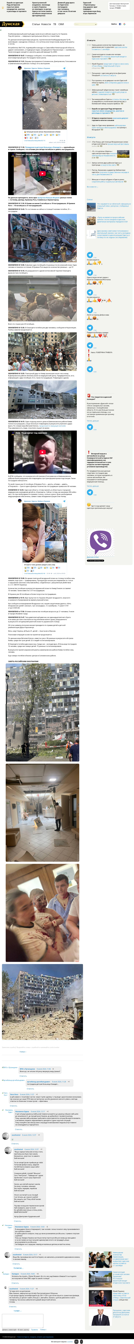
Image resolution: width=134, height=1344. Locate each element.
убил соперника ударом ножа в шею (110, 84)
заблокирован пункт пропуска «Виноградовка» (109, 126)
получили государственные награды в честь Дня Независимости (110, 173)
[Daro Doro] (5, 1095)
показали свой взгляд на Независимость (104, 154)
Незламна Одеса (22, 1111)
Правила (34, 1330)
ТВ (54, 24)
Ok (76, 1342)
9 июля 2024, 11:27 (27, 1289)
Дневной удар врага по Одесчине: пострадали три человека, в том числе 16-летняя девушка (67, 8)
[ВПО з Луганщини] (9, 1067)
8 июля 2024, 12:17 (38, 1111)
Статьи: (90, 199)
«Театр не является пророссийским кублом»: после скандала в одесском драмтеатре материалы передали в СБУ (112, 219)
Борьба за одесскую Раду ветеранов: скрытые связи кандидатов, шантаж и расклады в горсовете (16, 7)
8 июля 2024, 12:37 (29, 1135)
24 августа (91, 137)
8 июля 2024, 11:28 (59, 1082)
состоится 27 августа (108, 75)
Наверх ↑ (23, 1052)
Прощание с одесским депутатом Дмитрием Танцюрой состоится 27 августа (121, 1313)
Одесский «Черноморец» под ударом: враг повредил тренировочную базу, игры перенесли (92, 8)
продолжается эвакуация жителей (52, 426)
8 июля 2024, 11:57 (27, 1094)
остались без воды (119, 99)
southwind (16, 1135)
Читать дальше (93, 421)
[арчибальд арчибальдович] (13, 1080)
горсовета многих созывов (103, 120)
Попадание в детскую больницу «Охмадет (42, 147)
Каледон (15, 1274)
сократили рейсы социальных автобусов (107, 182)
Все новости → (92, 187)
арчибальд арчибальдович (38, 1082)
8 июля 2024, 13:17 (30, 1255)
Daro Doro (14, 1094)
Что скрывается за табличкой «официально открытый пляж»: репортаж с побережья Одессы (114, 206)
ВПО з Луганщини (27, 1069)
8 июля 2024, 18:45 (28, 1274)
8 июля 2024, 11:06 (44, 1069)
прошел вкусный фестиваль (118, 144)
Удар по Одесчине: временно (103, 125)
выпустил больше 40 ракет (49, 198)
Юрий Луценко (98, 64)
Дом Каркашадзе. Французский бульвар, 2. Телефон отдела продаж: (119, 6)
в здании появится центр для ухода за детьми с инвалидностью (109, 93)
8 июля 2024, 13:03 (37, 1227)
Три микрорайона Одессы (102, 99)
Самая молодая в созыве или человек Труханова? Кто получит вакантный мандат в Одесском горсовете (121, 1277)
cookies (70, 1342)
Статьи (36, 24)
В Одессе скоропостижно (102, 118)
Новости (46, 24)
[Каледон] (5, 1274)
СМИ (61, 24)
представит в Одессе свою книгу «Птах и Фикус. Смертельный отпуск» (110, 65)
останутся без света (108, 165)
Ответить (23, 1076)
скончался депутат (120, 118)
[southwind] (5, 1139)
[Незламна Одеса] (7, 1112)
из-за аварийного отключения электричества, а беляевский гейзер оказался (110, 101)
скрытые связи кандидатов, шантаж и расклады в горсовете (108, 112)
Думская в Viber (93, 557)
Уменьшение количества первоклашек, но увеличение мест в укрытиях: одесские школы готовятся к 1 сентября (121, 1259)
